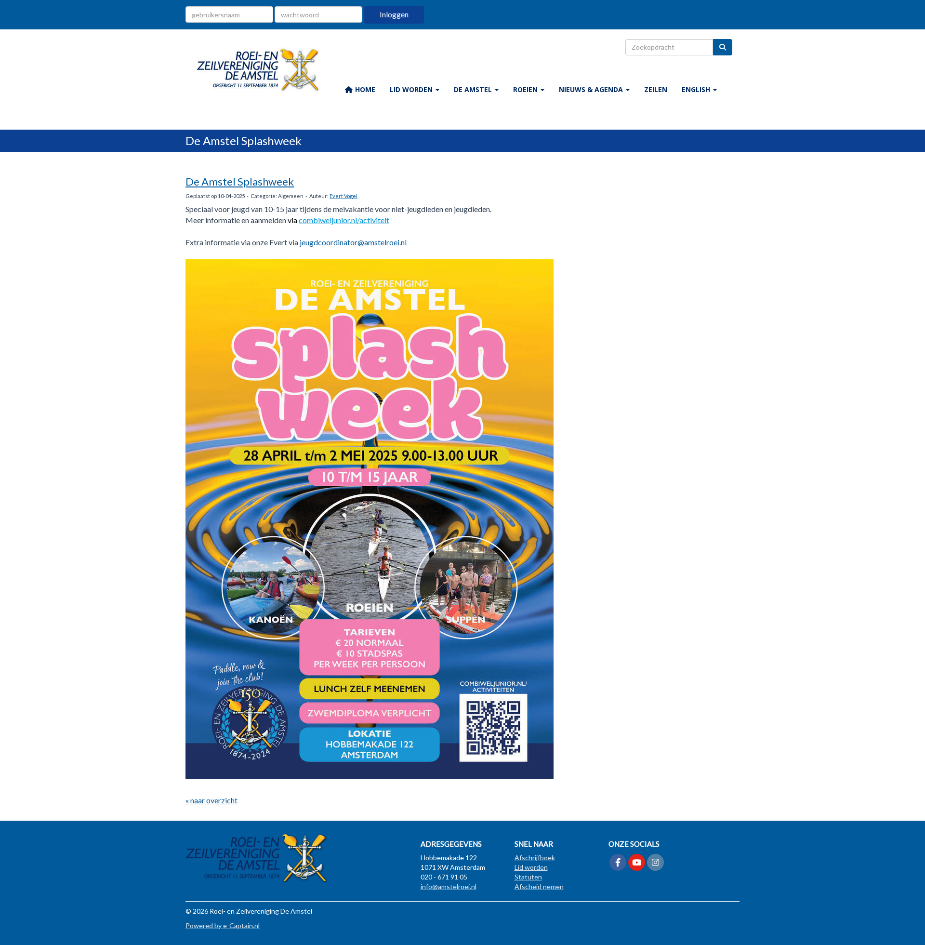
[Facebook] (617, 863)
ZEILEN (655, 89)
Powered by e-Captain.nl (222, 925)
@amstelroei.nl (353, 242)
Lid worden (531, 867)
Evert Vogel (343, 196)
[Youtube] (636, 863)
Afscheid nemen (539, 886)
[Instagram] (655, 863)
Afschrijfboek (535, 857)
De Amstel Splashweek (239, 181)
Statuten (528, 877)
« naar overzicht (211, 800)
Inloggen (394, 14)
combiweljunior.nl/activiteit (344, 220)
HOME (364, 89)
